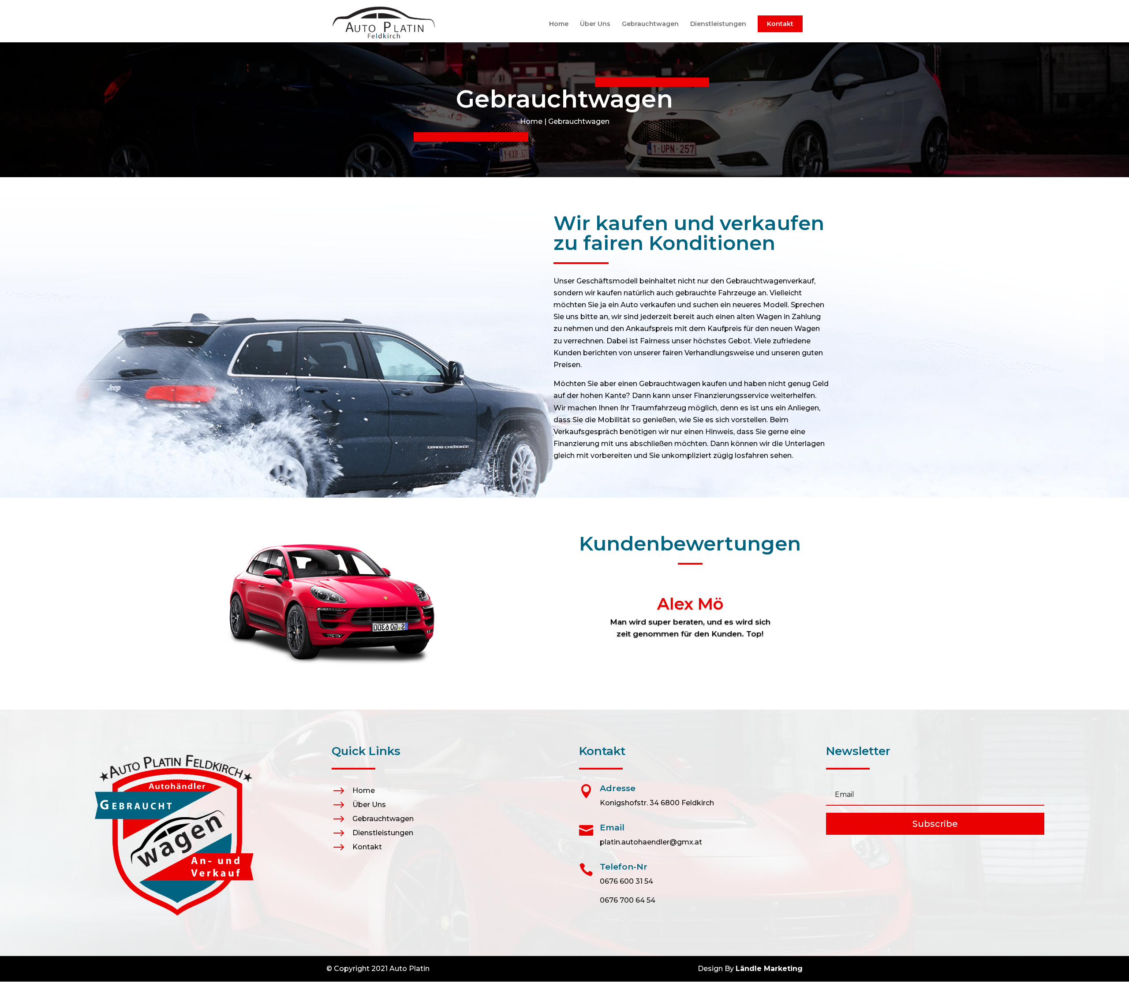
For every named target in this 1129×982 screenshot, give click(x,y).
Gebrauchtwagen (650, 24)
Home (558, 24)
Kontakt (780, 24)
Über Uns (595, 24)
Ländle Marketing (769, 968)
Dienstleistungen (718, 24)
